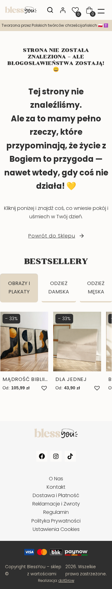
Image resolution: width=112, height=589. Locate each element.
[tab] (19, 288)
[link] (56, 25)
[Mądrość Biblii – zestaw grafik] (24, 352)
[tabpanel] (56, 358)
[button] (44, 388)
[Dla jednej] (77, 352)
